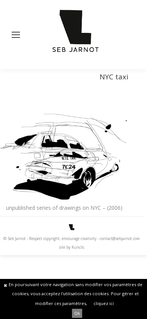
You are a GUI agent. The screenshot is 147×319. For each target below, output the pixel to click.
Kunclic (78, 247)
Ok (77, 313)
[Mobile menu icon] (15, 34)
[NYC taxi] (64, 151)
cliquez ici (103, 303)
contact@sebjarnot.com (120, 238)
